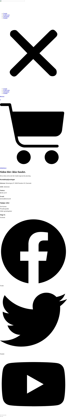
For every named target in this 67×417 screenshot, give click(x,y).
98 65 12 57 (3, 193)
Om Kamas (6, 16)
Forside (5, 13)
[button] (33, 53)
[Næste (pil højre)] (2, 416)
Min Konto (2, 96)
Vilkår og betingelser (6, 211)
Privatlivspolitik (4, 209)
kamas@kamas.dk (5, 198)
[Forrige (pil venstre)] (0, 416)
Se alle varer (6, 15)
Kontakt (5, 18)
